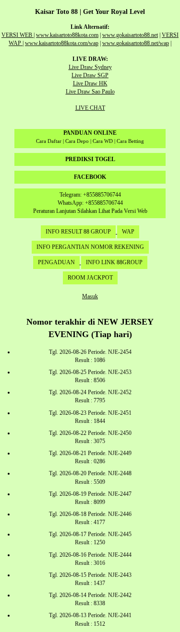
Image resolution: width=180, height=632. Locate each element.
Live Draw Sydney (90, 67)
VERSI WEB (17, 35)
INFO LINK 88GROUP (114, 262)
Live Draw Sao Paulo (90, 91)
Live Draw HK (90, 83)
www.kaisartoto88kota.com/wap (61, 43)
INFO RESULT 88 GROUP (78, 231)
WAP (128, 231)
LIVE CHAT (90, 108)
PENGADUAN (56, 262)
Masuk (90, 296)
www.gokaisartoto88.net (130, 35)
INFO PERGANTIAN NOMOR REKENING (90, 247)
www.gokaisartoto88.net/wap (135, 43)
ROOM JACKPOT (90, 277)
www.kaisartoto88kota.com (67, 35)
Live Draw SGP (90, 75)
